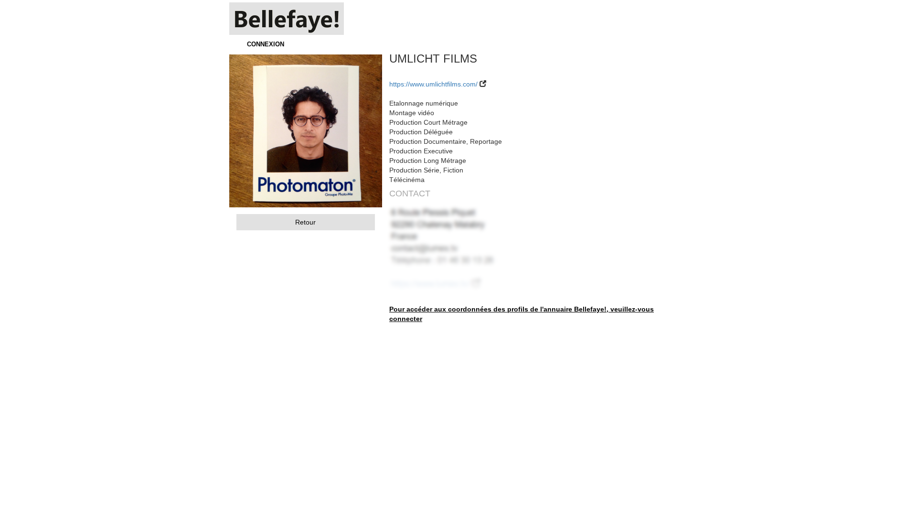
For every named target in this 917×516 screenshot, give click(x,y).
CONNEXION (265, 44)
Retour (305, 222)
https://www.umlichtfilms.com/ (433, 84)
